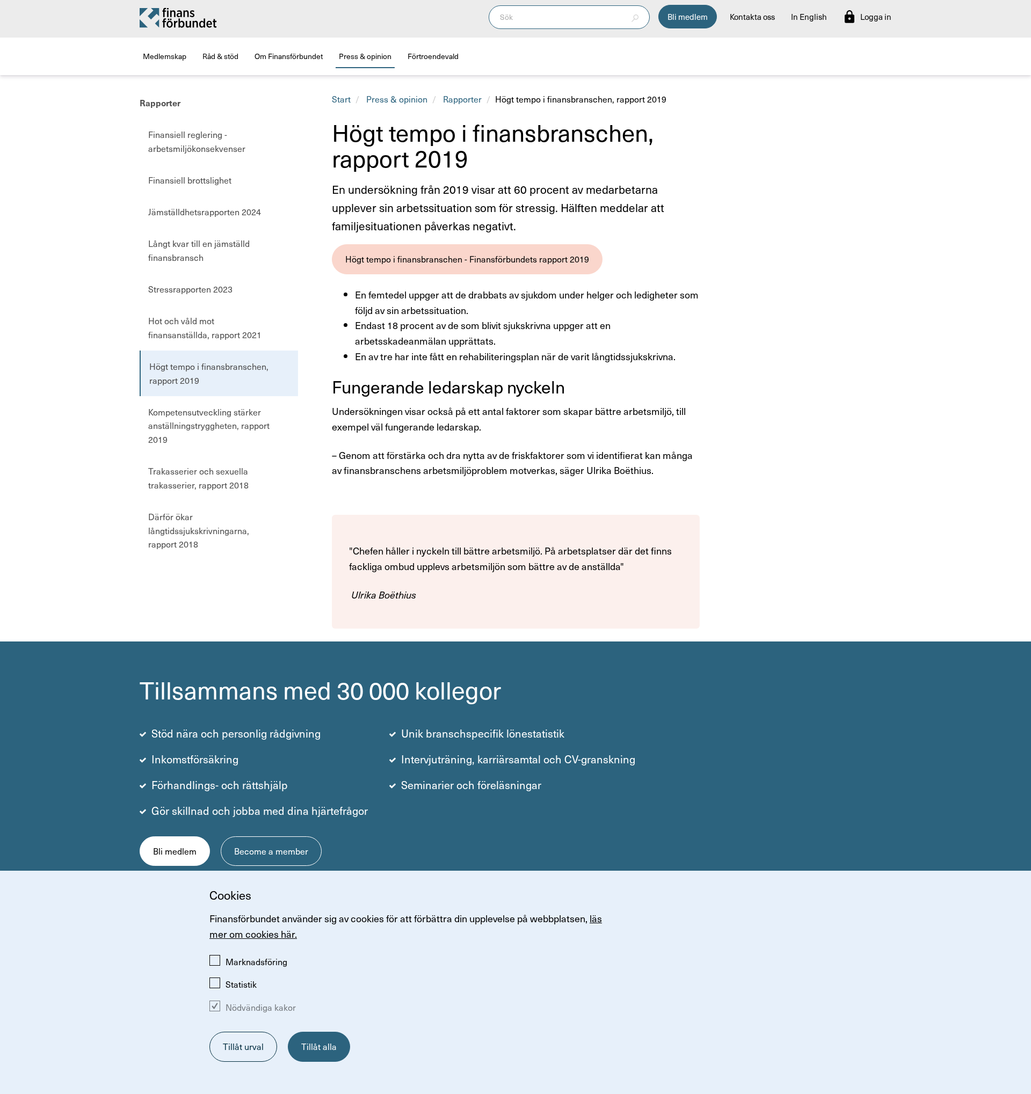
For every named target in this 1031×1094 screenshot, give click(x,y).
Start (341, 98)
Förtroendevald (433, 56)
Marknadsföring (256, 961)
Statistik (241, 984)
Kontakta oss (752, 17)
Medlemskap (164, 56)
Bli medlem (687, 17)
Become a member (271, 850)
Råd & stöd (220, 56)
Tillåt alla (319, 1046)
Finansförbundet (179, 17)
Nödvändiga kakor (261, 1007)
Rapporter (160, 102)
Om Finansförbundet (289, 56)
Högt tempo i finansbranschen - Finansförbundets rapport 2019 (467, 258)
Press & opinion (365, 56)
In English (809, 17)
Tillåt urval (243, 1046)
